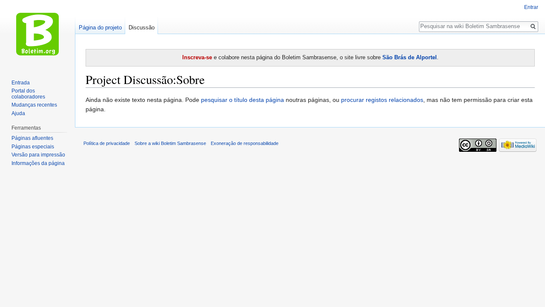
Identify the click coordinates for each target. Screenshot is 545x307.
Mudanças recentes (34, 105)
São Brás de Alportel (409, 57)
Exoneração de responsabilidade (244, 143)
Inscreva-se (197, 57)
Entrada (20, 83)
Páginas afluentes (32, 138)
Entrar (531, 7)
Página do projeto (100, 27)
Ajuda (18, 113)
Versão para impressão (38, 155)
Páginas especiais (32, 147)
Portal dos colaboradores (28, 94)
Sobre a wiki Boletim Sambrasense (170, 143)
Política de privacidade (106, 143)
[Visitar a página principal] (37, 34)
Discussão (142, 27)
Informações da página (38, 163)
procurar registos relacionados (382, 99)
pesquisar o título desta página (242, 99)
